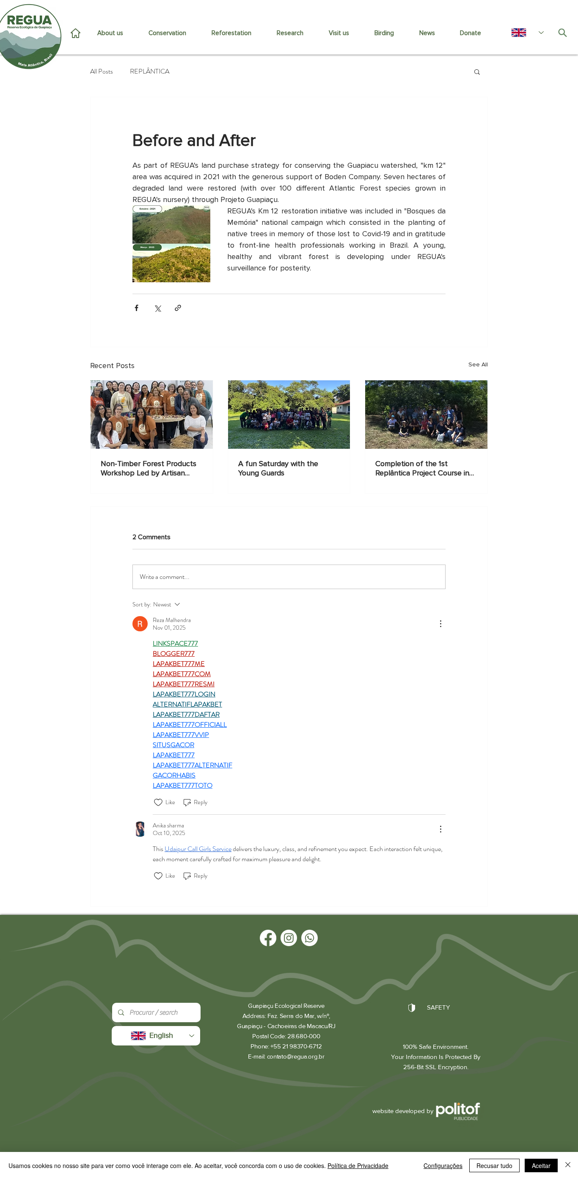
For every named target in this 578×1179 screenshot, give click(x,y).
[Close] (568, 1165)
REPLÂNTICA (149, 71)
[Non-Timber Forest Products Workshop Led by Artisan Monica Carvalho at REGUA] (152, 414)
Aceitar (541, 1165)
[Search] (562, 32)
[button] (477, 71)
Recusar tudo (494, 1165)
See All (478, 364)
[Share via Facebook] (136, 308)
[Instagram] (289, 938)
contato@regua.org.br (296, 1056)
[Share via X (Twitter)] (157, 308)
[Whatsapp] (309, 938)
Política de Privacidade (358, 1165)
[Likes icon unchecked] (158, 802)
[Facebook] (268, 938)
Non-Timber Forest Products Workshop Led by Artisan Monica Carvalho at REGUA (148, 468)
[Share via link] (178, 308)
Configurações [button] (443, 1165)
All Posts (101, 71)
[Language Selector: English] (523, 32)
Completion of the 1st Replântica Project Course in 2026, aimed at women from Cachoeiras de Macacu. (422, 468)
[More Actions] (440, 624)
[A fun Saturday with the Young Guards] (289, 414)
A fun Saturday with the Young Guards (278, 468)
